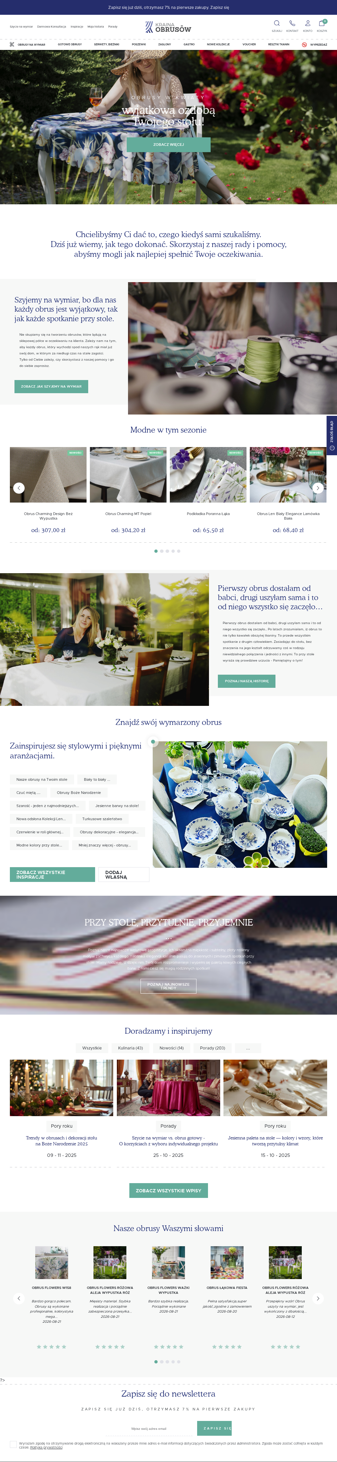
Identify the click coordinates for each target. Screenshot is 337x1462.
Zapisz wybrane (168, 785)
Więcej (95, 716)
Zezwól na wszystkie (168, 802)
